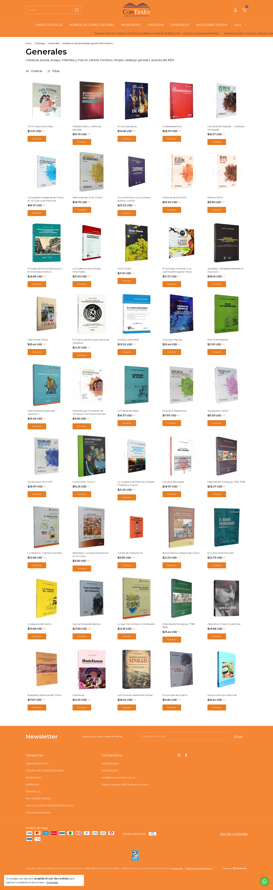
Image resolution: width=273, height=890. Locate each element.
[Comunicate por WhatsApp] (264, 881)
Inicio (29, 43)
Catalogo (40, 43)
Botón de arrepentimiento (199, 868)
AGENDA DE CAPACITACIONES (92, 25)
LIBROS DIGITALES (49, 25)
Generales (53, 43)
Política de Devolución (38, 812)
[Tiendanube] (234, 869)
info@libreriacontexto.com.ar (118, 777)
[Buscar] (76, 10)
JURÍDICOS (155, 25)
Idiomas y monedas (233, 834)
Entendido (52, 882)
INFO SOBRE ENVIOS (211, 25)
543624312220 (110, 763)
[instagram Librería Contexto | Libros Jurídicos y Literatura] (179, 755)
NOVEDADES (131, 25)
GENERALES (180, 25)
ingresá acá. (177, 868)
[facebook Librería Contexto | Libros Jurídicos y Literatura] (186, 755)
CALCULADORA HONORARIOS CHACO (49, 805)
